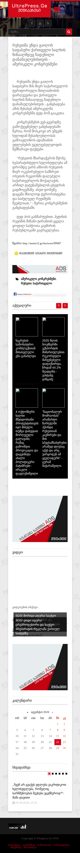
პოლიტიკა (14, 845)
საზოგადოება (62, 845)
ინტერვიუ (15, 847)
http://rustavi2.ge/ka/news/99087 (42, 243)
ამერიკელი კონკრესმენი (38, 278)
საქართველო (42, 283)
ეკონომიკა (29, 845)
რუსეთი (26, 283)
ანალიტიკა (29, 847)
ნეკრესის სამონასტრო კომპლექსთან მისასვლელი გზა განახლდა (26, 348)
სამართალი (45, 845)
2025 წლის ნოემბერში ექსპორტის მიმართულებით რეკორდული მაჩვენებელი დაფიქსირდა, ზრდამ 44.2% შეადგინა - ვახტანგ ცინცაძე (53, 360)
